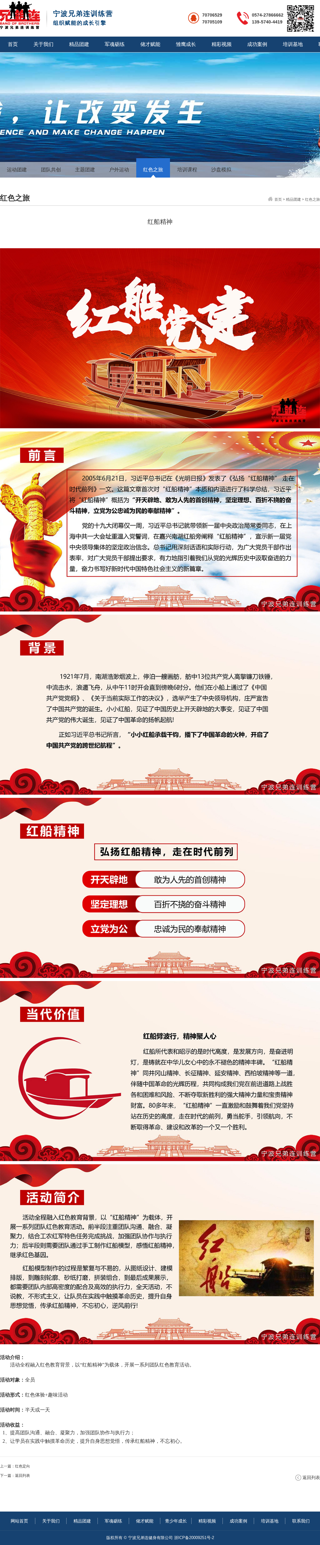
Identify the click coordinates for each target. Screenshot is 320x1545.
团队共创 (51, 169)
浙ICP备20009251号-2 (194, 1537)
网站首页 (19, 1520)
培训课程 (187, 169)
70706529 (212, 15)
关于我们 (43, 44)
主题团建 (85, 169)
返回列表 (22, 1475)
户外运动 (119, 169)
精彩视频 (222, 44)
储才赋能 (150, 44)
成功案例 (257, 44)
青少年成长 (176, 1520)
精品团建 (79, 44)
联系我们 (301, 1520)
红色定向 (22, 1466)
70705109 (212, 21)
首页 (13, 44)
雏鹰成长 (186, 44)
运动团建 (17, 169)
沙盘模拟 (221, 169)
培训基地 (293, 44)
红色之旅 (153, 169)
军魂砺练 (115, 44)
